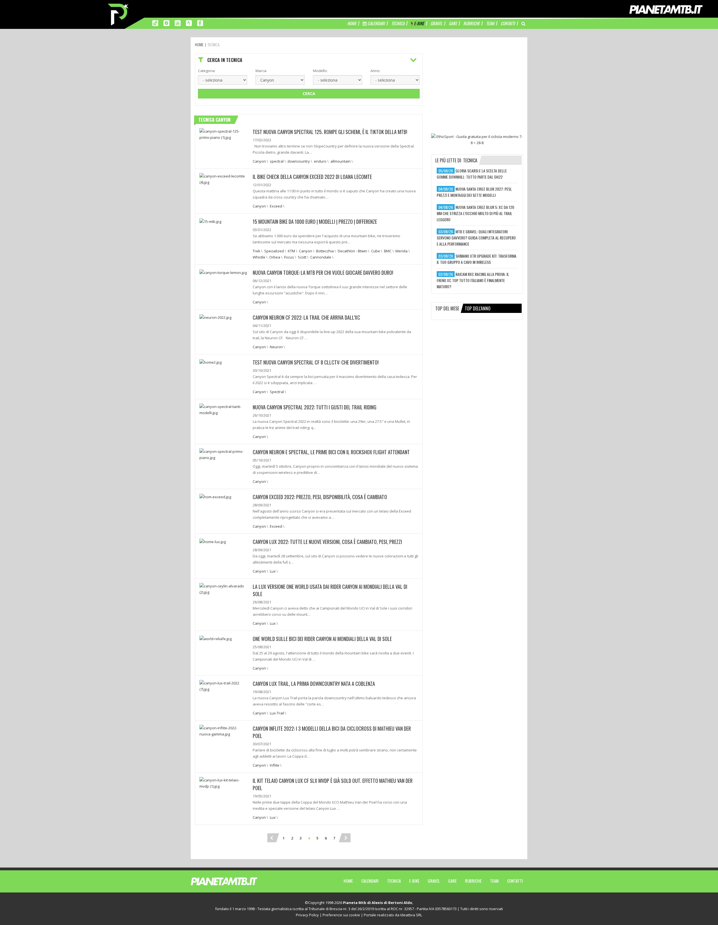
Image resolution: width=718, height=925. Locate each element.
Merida (401, 250)
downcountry (298, 161)
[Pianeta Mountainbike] (119, 14)
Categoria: (206, 70)
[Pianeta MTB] (234, 881)
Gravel (434, 881)
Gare (452, 881)
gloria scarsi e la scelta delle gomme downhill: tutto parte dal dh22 (472, 174)
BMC (388, 250)
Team (494, 881)
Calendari (370, 881)
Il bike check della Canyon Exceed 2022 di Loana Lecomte (312, 176)
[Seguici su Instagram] (166, 22)
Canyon (259, 161)
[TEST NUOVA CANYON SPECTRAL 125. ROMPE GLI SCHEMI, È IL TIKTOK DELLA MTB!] (223, 133)
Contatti (515, 881)
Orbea (274, 257)
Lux (273, 571)
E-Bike (414, 881)
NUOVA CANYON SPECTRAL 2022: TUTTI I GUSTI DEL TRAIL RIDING (314, 407)
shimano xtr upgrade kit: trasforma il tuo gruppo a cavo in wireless (476, 259)
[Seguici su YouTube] (177, 22)
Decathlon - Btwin (352, 250)
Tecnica (394, 881)
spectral (277, 161)
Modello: (320, 70)
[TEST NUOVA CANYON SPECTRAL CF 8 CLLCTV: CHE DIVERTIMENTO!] (210, 361)
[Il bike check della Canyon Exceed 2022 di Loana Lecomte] (223, 178)
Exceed (276, 206)
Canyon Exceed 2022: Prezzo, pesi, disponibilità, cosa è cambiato (320, 496)
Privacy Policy (307, 914)
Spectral (277, 391)
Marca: (261, 70)
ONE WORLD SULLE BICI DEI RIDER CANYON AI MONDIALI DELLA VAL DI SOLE (322, 638)
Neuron (276, 346)
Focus (289, 257)
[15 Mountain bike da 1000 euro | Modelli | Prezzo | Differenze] (210, 220)
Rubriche (473, 881)
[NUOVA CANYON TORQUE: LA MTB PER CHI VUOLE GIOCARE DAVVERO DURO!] (223, 271)
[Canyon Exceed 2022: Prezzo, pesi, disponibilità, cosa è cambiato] (215, 496)
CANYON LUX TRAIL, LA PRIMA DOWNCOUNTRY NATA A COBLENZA (314, 683)
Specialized (274, 250)
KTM (291, 250)
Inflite (274, 765)
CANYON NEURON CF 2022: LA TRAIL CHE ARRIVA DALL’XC (306, 317)
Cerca (309, 93)
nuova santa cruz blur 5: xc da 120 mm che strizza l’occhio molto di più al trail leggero (475, 213)
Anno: (375, 70)
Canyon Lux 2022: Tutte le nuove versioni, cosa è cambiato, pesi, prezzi (327, 541)
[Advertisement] (477, 88)
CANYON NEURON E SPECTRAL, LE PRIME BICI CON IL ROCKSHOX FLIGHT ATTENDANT (331, 452)
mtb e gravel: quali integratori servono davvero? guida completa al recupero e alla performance (476, 238)
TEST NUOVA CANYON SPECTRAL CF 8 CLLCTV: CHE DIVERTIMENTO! (316, 362)
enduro (320, 161)
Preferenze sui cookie (341, 914)
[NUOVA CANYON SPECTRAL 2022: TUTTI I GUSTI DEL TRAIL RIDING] (223, 409)
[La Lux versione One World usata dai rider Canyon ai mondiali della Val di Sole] (223, 588)
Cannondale (320, 257)
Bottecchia (325, 250)
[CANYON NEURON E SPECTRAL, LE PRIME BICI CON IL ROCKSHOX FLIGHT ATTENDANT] (223, 453)
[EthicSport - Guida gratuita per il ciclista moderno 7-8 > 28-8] (477, 139)
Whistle (259, 257)
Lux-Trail (277, 713)
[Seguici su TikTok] (155, 22)
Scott (302, 257)
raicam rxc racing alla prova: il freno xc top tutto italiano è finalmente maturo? (473, 280)
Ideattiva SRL (411, 914)
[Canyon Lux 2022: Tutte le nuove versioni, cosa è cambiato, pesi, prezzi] (212, 541)
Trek (256, 250)
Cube (375, 250)
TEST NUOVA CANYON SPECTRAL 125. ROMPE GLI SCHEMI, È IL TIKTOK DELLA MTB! (330, 131)
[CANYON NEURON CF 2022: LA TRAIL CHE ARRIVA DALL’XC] (215, 316)
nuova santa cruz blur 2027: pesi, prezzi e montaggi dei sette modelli (474, 192)
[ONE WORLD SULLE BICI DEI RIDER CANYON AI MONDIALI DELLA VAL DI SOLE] (215, 638)
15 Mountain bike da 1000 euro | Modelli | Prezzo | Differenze (315, 221)
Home (348, 881)
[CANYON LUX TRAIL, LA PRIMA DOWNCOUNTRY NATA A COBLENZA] (223, 685)
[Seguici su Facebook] (200, 22)
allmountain (340, 161)
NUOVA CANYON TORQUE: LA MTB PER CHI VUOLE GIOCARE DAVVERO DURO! (323, 272)
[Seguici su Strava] (189, 22)
